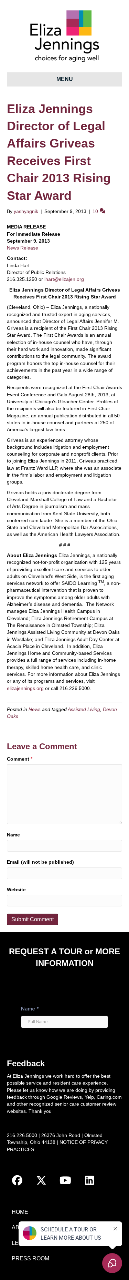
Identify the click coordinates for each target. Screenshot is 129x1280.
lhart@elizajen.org (64, 279)
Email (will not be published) (40, 862)
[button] (17, 1180)
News (35, 709)
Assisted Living (84, 709)
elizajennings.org (25, 688)
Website (16, 889)
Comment (19, 759)
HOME (20, 1212)
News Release (22, 248)
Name (13, 834)
